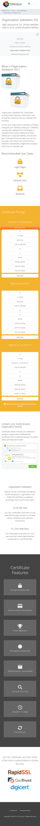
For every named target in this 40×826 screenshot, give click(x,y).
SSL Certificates (22, 11)
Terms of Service (25, 810)
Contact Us (13, 810)
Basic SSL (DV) (20, 43)
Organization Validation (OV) (20, 50)
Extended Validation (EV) (20, 54)
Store (13, 11)
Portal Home (6, 11)
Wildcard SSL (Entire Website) (20, 47)
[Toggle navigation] (37, 34)
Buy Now (20, 276)
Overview (20, 39)
